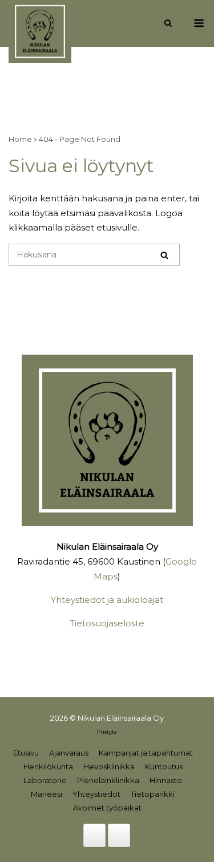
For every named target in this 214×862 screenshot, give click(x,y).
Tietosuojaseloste (107, 623)
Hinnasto (166, 780)
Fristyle (107, 732)
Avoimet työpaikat (107, 807)
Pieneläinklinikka (108, 780)
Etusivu (26, 752)
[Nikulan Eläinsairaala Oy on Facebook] (94, 835)
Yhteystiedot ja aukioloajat (107, 599)
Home (20, 139)
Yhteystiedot (96, 794)
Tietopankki (153, 794)
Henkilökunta (48, 766)
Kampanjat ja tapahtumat (146, 752)
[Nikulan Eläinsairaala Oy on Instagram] (119, 835)
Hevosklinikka (109, 766)
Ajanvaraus (68, 752)
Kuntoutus (164, 766)
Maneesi (46, 794)
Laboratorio (45, 780)
